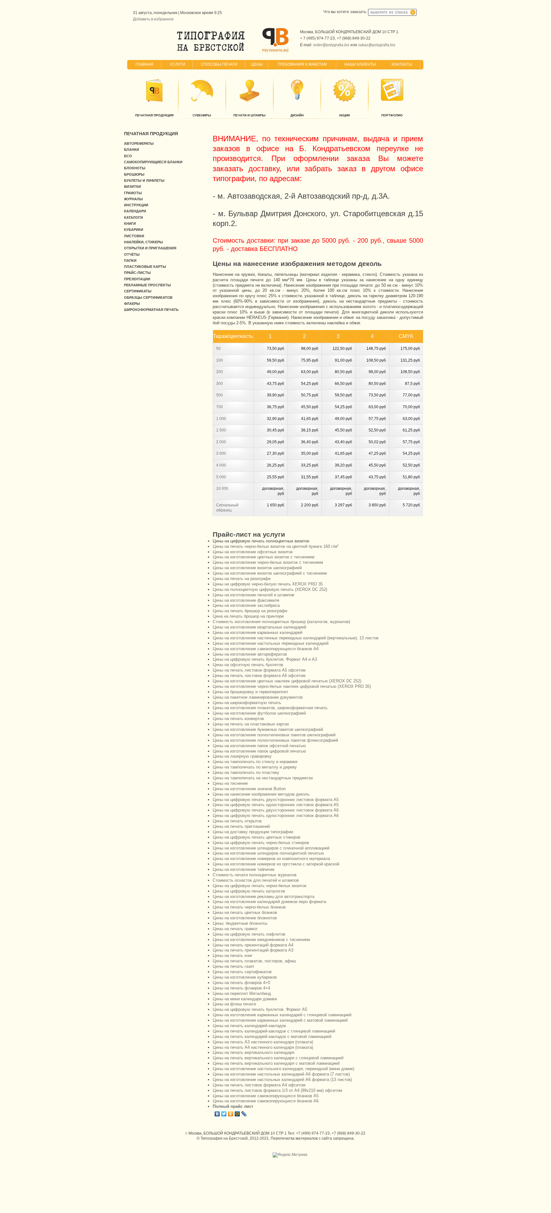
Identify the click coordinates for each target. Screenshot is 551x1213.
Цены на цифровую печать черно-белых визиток (259, 885)
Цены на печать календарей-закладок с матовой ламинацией (272, 1036)
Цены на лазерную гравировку (242, 756)
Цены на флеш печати (234, 1004)
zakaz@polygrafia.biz (376, 45)
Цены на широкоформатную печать (247, 702)
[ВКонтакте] (217, 1114)
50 (218, 348)
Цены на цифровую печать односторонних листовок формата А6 (276, 815)
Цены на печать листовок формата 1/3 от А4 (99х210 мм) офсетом (277, 1090)
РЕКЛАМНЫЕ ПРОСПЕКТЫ (147, 285)
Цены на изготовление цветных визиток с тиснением (263, 557)
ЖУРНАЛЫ (133, 199)
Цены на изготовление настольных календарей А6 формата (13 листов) (282, 1079)
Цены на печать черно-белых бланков (249, 907)
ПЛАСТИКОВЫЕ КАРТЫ (145, 266)
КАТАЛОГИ (133, 217)
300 (219, 383)
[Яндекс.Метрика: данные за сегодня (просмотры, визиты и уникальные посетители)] (290, 1155)
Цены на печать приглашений (241, 826)
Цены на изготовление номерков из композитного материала (271, 858)
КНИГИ (130, 223)
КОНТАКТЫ (402, 64)
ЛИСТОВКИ (134, 236)
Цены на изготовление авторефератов (250, 654)
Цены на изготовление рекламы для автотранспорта (263, 896)
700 (219, 407)
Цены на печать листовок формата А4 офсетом (259, 1085)
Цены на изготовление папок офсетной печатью (259, 745)
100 (219, 360)
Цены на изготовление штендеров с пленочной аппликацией (271, 848)
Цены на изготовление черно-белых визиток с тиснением (268, 562)
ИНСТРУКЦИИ (136, 205)
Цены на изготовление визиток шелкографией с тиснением (270, 573)
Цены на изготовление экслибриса (246, 605)
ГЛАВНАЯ (144, 64)
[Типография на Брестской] (211, 51)
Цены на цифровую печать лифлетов (249, 934)
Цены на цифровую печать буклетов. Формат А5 (260, 1009)
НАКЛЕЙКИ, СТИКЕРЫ (143, 242)
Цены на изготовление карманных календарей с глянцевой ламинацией (282, 1014)
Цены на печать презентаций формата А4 (253, 945)
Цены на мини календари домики (245, 998)
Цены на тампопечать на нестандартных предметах (263, 778)
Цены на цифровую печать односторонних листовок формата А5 (276, 804)
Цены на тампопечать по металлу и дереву (255, 767)
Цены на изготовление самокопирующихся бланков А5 (266, 1095)
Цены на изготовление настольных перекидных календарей (270, 643)
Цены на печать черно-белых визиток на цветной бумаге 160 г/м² (275, 546)
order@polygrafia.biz (331, 45)
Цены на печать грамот (235, 928)
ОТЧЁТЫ (132, 254)
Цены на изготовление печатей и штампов (253, 594)
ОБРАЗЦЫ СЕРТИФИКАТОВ (148, 297)
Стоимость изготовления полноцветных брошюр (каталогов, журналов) (281, 621)
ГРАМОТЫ (133, 193)
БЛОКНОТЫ (134, 168)
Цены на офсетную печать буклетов (248, 664)
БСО (128, 156)
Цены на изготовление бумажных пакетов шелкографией (268, 729)
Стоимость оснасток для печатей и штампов (256, 880)
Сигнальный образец (227, 507)
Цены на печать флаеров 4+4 (241, 988)
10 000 (222, 488)
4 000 (221, 465)
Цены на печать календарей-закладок (249, 1025)
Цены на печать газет (233, 966)
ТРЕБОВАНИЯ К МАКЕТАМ (302, 64)
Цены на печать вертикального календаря (253, 1052)
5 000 (221, 477)
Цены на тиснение (230, 783)
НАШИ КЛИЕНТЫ (360, 64)
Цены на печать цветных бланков (245, 912)
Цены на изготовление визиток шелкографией (257, 567)
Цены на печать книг (233, 955)
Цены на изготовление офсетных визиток (253, 551)
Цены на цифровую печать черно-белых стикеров (261, 842)
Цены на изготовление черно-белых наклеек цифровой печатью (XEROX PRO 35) (292, 686)
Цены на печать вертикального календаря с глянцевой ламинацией (278, 1057)
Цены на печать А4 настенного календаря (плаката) (263, 1047)
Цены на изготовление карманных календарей (257, 632)
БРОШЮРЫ (134, 174)
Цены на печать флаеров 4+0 (241, 982)
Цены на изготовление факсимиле (246, 600)
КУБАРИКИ (133, 230)
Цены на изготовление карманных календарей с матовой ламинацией (280, 1020)
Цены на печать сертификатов (242, 971)
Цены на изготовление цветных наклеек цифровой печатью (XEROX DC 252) (287, 681)
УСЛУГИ (177, 64)
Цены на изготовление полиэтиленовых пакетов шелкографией (274, 734)
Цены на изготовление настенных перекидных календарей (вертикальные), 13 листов (295, 638)
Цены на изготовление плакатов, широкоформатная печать (270, 707)
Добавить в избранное (153, 19)
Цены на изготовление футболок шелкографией (259, 713)
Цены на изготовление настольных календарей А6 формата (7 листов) (281, 1074)
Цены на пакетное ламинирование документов (258, 697)
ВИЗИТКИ (132, 186)
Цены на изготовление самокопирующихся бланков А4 (266, 648)
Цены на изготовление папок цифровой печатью (259, 751)
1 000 (221, 418)
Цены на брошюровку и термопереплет (250, 691)
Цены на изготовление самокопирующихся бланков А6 (266, 1101)
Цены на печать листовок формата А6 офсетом (259, 675)
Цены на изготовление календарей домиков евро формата (269, 901)
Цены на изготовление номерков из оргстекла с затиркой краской (276, 864)
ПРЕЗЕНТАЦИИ (137, 279)
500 (219, 395)
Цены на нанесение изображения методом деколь (261, 794)
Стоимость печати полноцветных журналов (255, 874)
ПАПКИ (130, 260)
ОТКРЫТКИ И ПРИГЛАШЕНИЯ (150, 248)
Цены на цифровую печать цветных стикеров (256, 837)
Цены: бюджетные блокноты (240, 923)
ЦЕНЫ (257, 64)
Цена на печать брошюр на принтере (248, 616)
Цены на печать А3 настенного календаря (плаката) (263, 1042)
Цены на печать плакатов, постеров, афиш (254, 961)
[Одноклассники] (230, 1114)
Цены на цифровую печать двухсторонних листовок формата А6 (276, 810)
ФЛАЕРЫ (132, 303)
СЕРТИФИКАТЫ (137, 291)
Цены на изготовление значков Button (249, 788)
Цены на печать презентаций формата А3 (253, 950)
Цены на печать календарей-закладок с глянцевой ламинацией (274, 1031)
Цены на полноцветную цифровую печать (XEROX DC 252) (270, 589)
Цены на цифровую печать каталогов (249, 891)
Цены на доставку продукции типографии (253, 831)
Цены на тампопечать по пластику (246, 772)
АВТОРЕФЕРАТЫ (139, 143)
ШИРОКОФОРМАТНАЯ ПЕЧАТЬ (151, 310)
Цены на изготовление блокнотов (245, 917)
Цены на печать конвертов (238, 718)
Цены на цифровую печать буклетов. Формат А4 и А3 (265, 659)
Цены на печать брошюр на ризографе (250, 610)
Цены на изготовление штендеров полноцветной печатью (268, 853)
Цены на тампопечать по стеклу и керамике (255, 761)
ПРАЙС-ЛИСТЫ (137, 273)
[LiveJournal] (244, 1114)
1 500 (221, 430)
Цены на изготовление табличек (244, 869)
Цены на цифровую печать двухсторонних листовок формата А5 (276, 799)
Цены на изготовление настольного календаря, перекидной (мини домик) (283, 1068)
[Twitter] (224, 1114)
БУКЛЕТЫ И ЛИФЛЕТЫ (144, 180)
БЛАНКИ (131, 149)
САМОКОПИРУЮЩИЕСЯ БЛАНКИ (153, 162)
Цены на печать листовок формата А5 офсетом (259, 670)
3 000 (221, 453)
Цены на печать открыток (237, 821)
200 (219, 372)
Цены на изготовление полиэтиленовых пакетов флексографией (275, 740)
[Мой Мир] (237, 1114)
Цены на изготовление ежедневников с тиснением (261, 939)
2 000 (221, 442)
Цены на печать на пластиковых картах (251, 724)
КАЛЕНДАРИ (135, 211)
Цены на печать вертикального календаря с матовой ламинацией (276, 1063)
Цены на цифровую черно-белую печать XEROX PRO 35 (268, 584)
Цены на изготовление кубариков (245, 977)
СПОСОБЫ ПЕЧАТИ (219, 64)
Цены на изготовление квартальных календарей (259, 627)
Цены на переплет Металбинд (242, 993)
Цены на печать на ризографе (242, 578)
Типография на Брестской (224, 1138)
